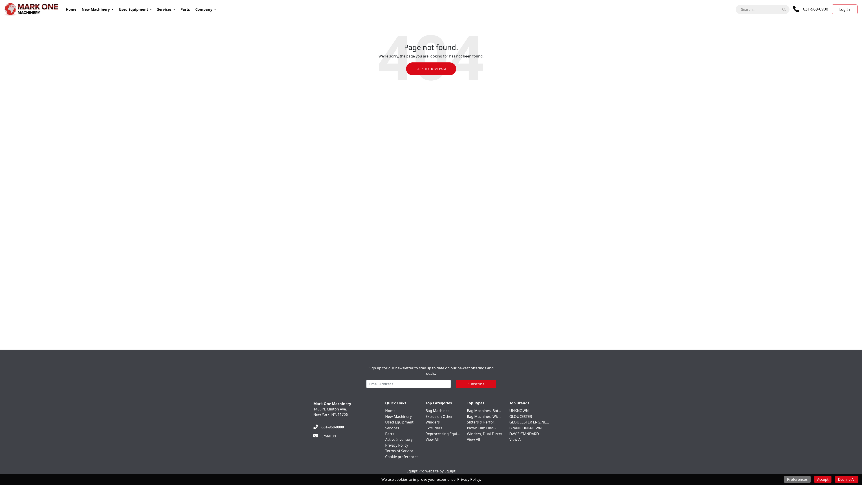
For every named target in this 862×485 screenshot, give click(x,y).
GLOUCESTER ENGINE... (529, 422)
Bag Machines (437, 410)
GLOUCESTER (520, 416)
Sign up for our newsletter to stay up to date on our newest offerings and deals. (431, 371)
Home (71, 9)
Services (164, 9)
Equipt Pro (416, 471)
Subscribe (476, 383)
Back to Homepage (431, 69)
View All (432, 439)
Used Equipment (133, 9)
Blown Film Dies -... (482, 427)
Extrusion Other (439, 416)
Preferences (797, 479)
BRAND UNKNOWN (525, 427)
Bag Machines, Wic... (484, 416)
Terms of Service (399, 450)
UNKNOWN (519, 410)
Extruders (434, 427)
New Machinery (96, 9)
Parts (185, 9)
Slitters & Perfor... (481, 422)
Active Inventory (399, 439)
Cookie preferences (401, 456)
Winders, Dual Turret (484, 433)
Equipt (449, 471)
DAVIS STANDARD (524, 433)
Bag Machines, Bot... (484, 410)
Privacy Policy (396, 445)
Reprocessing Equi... (443, 433)
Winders (433, 422)
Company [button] (203, 9)
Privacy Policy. (469, 479)
